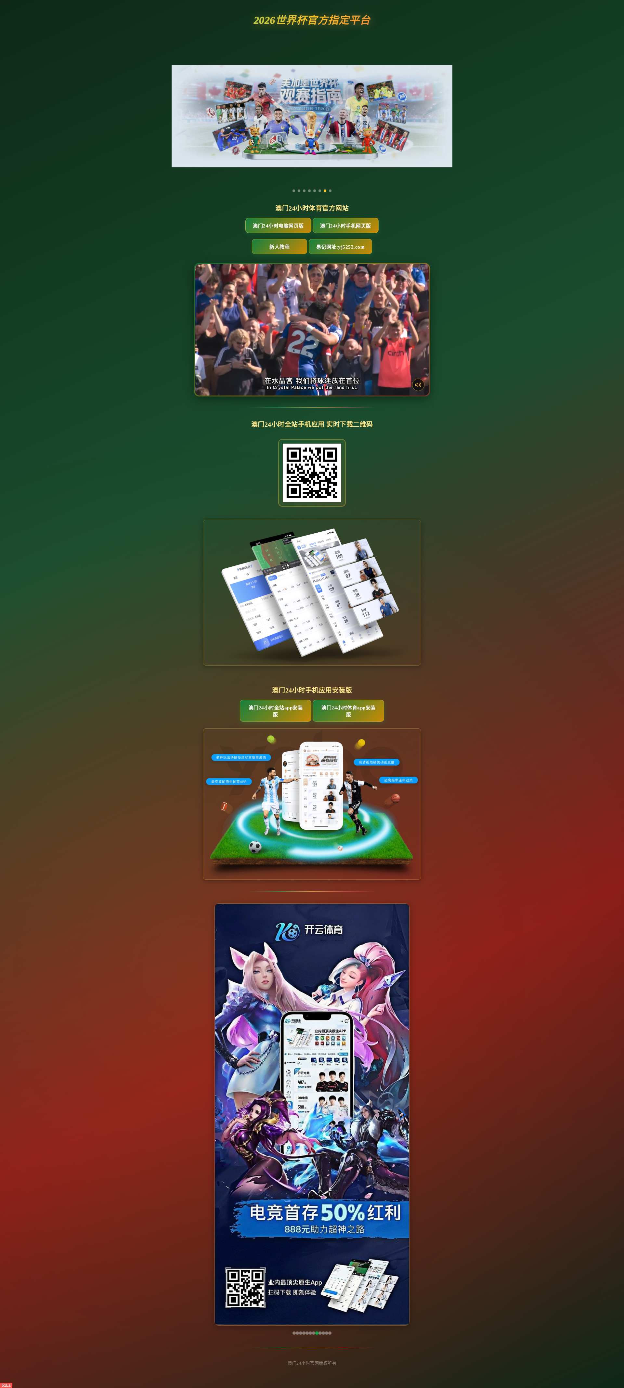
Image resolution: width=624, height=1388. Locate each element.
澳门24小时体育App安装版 (348, 711)
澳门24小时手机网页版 (345, 225)
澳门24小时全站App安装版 (276, 711)
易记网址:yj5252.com (340, 247)
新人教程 (279, 247)
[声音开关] (418, 385)
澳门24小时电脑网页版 (278, 225)
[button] (222, 1115)
